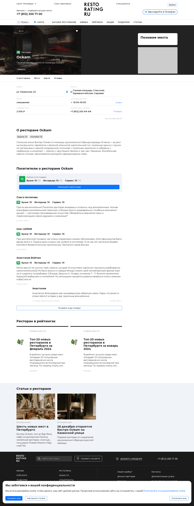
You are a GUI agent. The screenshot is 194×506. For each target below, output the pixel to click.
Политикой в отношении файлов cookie (164, 490)
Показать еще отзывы (69, 308)
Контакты (156, 471)
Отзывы (58, 78)
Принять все (13, 498)
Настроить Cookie (36, 498)
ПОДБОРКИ (21, 480)
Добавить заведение (131, 458)
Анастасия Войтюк (28, 257)
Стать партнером (62, 4)
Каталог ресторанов (64, 22)
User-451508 (24, 229)
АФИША (20, 470)
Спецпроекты (122, 4)
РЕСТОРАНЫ (65, 470)
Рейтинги (97, 22)
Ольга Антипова (27, 197)
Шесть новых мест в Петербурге (32, 428)
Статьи (138, 22)
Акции (110, 22)
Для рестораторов (126, 476)
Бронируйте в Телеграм (161, 12)
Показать (117, 111)
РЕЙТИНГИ (21, 475)
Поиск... (25, 22)
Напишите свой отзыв (69, 187)
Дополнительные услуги (163, 476)
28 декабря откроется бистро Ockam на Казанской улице (74, 430)
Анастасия (39, 288)
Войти (172, 5)
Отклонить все (179, 498)
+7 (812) (80, 111)
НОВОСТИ (64, 475)
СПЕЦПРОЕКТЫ (66, 480)
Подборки (124, 22)
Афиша (84, 22)
